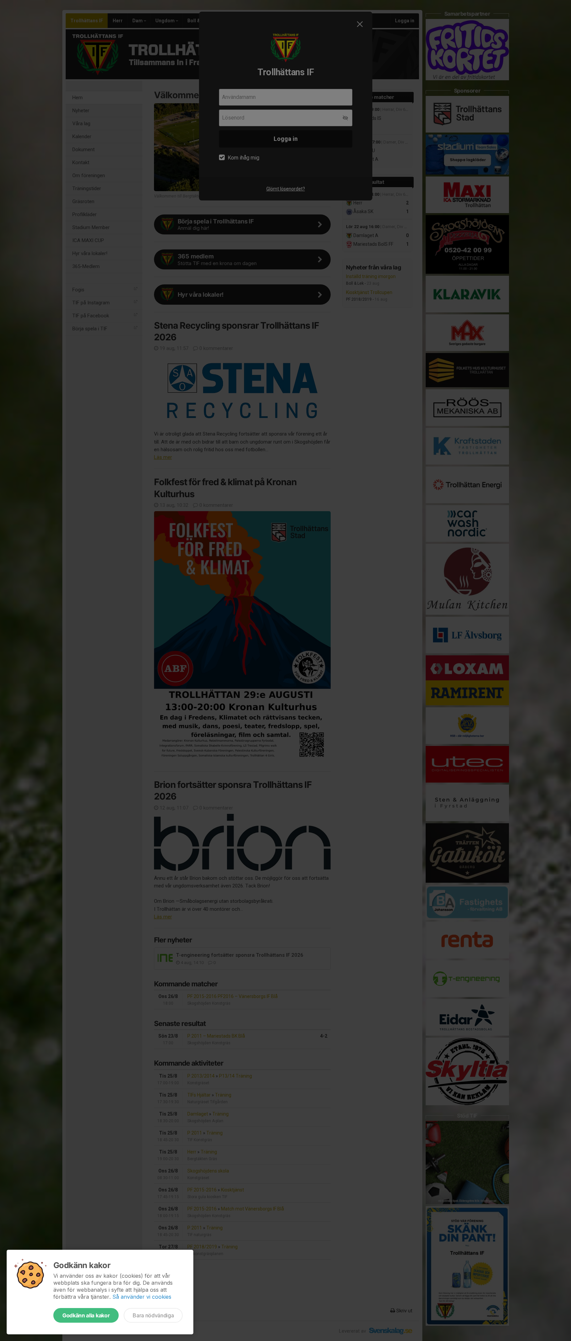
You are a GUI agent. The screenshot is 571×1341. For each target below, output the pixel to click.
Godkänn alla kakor (86, 1315)
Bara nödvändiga (153, 1315)
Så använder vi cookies (141, 1296)
